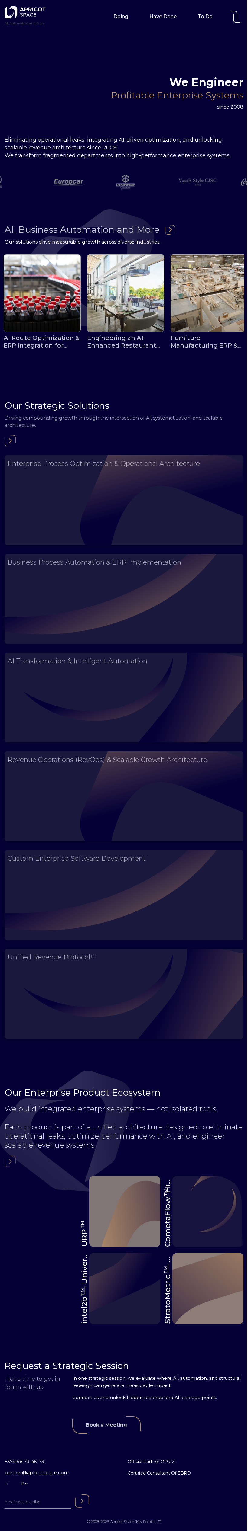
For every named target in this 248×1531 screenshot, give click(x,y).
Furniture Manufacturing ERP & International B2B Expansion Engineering (207, 341)
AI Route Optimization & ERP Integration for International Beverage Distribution (42, 341)
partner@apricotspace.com (37, 1472)
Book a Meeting (106, 1425)
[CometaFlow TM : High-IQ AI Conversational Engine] (207, 1211)
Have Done (163, 16)
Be (24, 1484)
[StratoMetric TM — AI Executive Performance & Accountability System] (207, 1288)
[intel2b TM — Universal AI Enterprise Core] (124, 1288)
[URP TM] (124, 1211)
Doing (120, 16)
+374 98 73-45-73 (24, 1461)
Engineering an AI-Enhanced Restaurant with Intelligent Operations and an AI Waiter (121, 341)
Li (6, 1484)
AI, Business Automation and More (82, 229)
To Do (205, 16)
